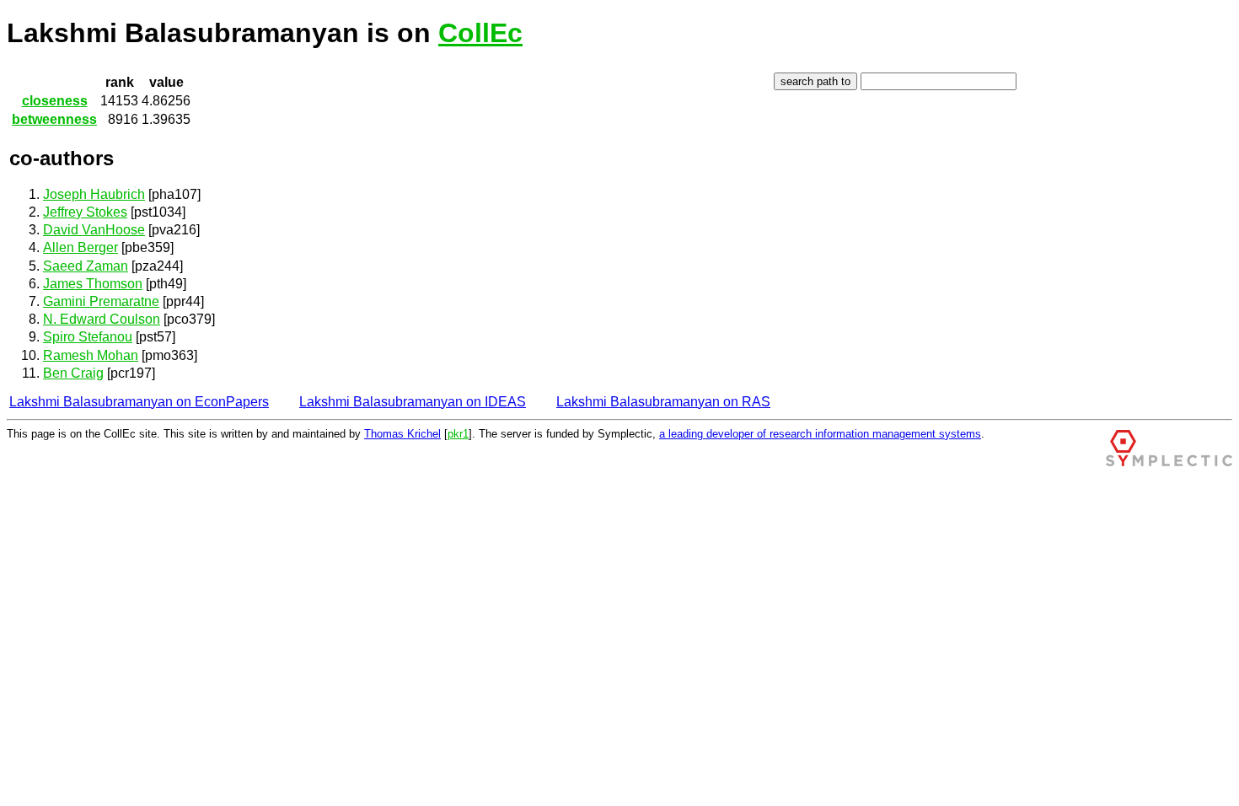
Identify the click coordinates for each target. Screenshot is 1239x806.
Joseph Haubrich (94, 194)
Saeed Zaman (85, 266)
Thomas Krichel (402, 433)
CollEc (480, 33)
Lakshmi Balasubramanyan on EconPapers (139, 402)
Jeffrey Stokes (85, 212)
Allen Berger (80, 247)
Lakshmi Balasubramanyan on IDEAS (412, 402)
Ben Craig (73, 373)
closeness (55, 101)
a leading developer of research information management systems (820, 433)
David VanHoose (94, 230)
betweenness (54, 119)
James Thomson (92, 284)
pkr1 (458, 433)
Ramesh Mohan (90, 355)
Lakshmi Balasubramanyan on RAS (663, 402)
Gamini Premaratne (101, 301)
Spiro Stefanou (87, 337)
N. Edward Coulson (101, 319)
